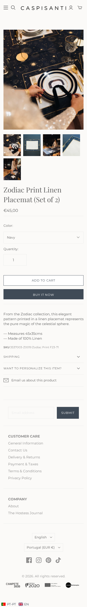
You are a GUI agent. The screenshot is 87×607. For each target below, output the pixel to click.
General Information (25, 443)
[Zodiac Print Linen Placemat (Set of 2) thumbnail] (12, 145)
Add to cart (43, 280)
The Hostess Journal (25, 513)
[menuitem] (23, 604)
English (41, 537)
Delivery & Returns (24, 457)
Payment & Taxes (23, 464)
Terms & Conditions (25, 471)
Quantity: (10, 249)
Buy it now (43, 295)
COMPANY (17, 499)
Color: (8, 226)
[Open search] (13, 7)
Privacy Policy (20, 478)
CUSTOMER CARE (24, 436)
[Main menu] (5, 7)
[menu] (15, 604)
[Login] (70, 7)
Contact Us (17, 450)
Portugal (41, 547)
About (13, 506)
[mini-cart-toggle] (80, 7)
